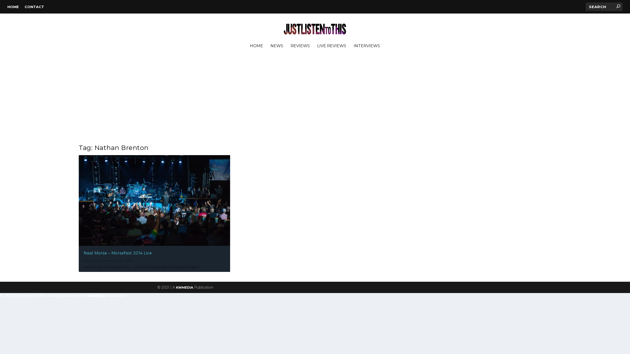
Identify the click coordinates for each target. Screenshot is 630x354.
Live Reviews (331, 46)
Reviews (300, 46)
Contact (34, 7)
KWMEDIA (184, 287)
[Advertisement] (315, 98)
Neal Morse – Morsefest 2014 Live (118, 253)
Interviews (367, 46)
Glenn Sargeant (99, 261)
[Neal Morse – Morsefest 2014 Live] (154, 200)
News (276, 46)
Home (13, 7)
